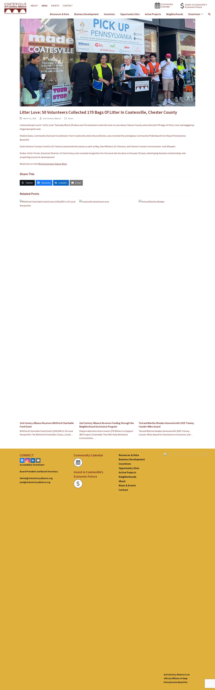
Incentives (125, 463)
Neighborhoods (127, 476)
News (70, 118)
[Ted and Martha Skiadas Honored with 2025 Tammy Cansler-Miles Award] (167, 309)
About (122, 481)
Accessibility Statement (32, 464)
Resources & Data (129, 455)
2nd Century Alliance (52, 118)
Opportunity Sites (129, 468)
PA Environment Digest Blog (52, 163)
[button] (209, 14)
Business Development (132, 459)
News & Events (127, 485)
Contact (123, 489)
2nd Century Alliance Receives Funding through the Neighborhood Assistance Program (106, 424)
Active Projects (127, 472)
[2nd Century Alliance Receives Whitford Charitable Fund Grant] (48, 309)
